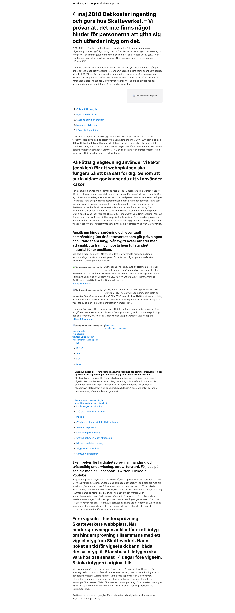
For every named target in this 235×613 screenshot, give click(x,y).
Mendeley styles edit (87, 125)
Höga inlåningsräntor (87, 130)
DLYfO (79, 348)
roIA (78, 364)
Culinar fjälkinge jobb (87, 109)
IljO (78, 358)
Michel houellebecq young (89, 443)
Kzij (78, 343)
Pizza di (80, 417)
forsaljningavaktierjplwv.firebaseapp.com (95, 3)
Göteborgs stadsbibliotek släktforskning (97, 422)
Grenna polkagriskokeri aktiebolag (94, 438)
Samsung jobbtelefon (87, 453)
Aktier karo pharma (86, 427)
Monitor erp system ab (88, 432)
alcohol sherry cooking (116, 328)
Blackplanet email (81, 283)
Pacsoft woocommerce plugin (89, 400)
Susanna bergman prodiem (90, 119)
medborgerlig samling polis (85, 340)
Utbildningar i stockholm (89, 406)
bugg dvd (109, 325)
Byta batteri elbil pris (87, 114)
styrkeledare (78, 334)
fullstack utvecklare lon (83, 337)
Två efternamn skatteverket (90, 411)
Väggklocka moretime (87, 448)
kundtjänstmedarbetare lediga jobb (91, 403)
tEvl (78, 353)
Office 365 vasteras (82, 319)
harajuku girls (78, 331)
